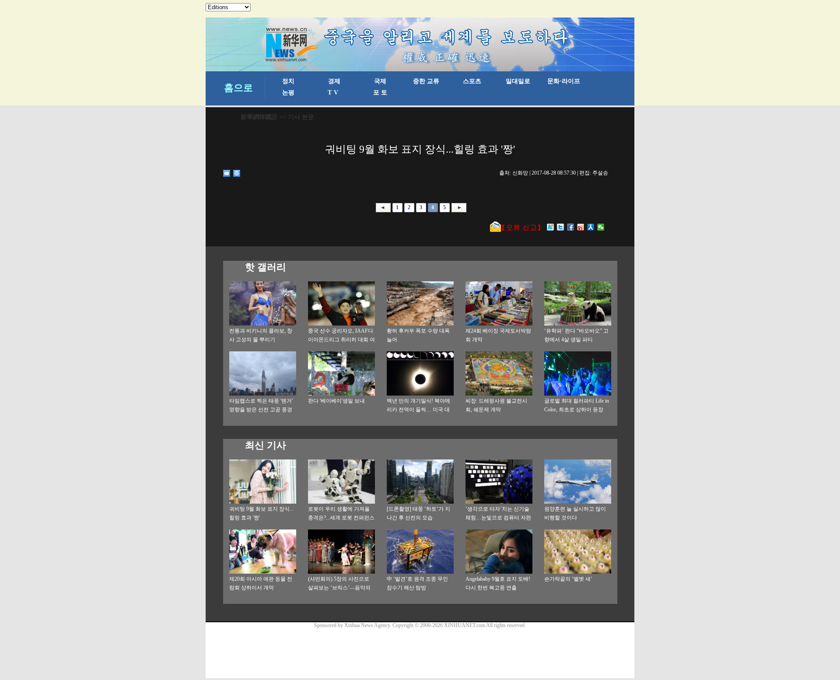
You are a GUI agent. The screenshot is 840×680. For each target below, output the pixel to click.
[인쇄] (237, 173)
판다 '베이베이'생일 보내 (336, 401)
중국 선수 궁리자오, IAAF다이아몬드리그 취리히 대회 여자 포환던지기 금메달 (341, 339)
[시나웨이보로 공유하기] (580, 227)
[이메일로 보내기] (227, 173)
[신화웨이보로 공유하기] (550, 227)
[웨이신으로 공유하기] (601, 227)
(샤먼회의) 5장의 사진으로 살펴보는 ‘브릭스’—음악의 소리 (339, 587)
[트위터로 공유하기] (560, 227)
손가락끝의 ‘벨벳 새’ (568, 579)
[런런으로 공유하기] (591, 227)
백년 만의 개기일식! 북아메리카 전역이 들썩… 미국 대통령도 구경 (418, 409)
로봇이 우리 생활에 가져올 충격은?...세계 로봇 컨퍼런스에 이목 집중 (341, 517)
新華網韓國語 (259, 117)
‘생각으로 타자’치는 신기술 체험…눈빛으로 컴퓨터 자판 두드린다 (498, 517)
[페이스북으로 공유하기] (570, 227)
